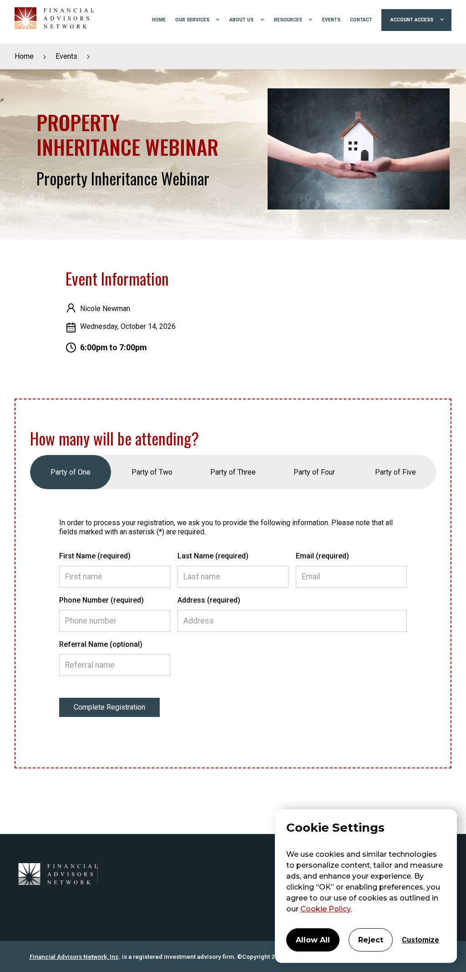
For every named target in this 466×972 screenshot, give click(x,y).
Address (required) (208, 600)
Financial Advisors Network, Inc (74, 956)
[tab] (70, 472)
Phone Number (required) (101, 600)
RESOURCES (288, 20)
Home (24, 56)
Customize (420, 940)
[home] (51, 19)
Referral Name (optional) (100, 644)
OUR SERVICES (192, 20)
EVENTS (331, 20)
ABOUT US (241, 20)
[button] (197, 20)
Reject (370, 940)
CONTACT (361, 20)
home (159, 20)
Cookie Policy (325, 909)
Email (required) (322, 556)
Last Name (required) (212, 556)
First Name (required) (95, 556)
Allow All (313, 940)
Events (66, 56)
